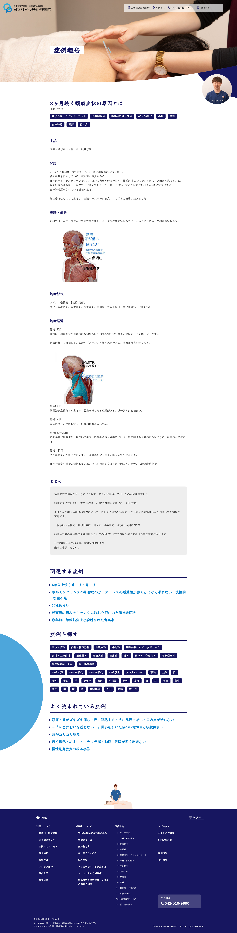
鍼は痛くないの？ (87, 853)
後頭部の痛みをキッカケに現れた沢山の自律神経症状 (94, 612)
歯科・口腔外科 (61, 655)
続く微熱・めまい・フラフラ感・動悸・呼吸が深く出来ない (99, 742)
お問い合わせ (165, 840)
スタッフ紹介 (46, 866)
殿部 (100, 680)
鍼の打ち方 (84, 846)
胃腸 (165, 680)
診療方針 (43, 860)
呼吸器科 (101, 647)
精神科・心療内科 (145, 655)
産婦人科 (98, 655)
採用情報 (162, 853)
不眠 (160, 116)
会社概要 (162, 860)
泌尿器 (113, 680)
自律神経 (57, 124)
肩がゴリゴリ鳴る (66, 734)
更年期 (87, 680)
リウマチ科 (58, 647)
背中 (177, 680)
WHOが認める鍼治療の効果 (92, 833)
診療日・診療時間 (48, 833)
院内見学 (43, 873)
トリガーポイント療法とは (92, 866)
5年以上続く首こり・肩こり (74, 585)
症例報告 (119, 826)
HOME (44, 818)
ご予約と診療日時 (140, 8)
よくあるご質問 (166, 833)
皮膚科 (113, 655)
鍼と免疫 (83, 860)
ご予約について (47, 840)
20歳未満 (57, 672)
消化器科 (81, 655)
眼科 (126, 655)
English (205, 8)
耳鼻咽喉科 (98, 116)
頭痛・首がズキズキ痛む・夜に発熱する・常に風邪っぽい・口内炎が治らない (113, 720)
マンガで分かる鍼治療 (90, 873)
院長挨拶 (43, 853)
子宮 (66, 680)
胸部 (54, 689)
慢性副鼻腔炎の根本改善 (71, 749)
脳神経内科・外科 (121, 116)
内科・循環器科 (80, 647)
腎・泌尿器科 (87, 664)
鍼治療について (84, 826)
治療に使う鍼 (85, 840)
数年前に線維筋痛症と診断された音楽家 (83, 620)
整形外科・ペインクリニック (69, 116)
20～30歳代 (76, 672)
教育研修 (43, 880)
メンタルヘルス (135, 672)
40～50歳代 (145, 116)
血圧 (109, 689)
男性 (172, 116)
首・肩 (84, 124)
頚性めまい (61, 605)
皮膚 (136, 680)
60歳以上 (114, 672)
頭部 (71, 124)
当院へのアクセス (48, 846)
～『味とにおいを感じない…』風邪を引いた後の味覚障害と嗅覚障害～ (107, 727)
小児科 (116, 647)
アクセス (160, 8)
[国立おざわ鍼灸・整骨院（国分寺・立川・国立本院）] (27, 10)
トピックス (164, 826)
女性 (54, 680)
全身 (164, 672)
